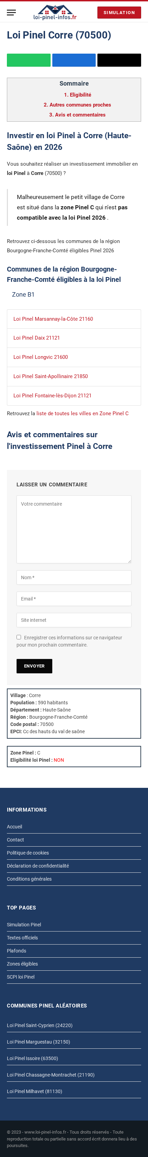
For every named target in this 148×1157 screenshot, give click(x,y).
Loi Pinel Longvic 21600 (40, 357)
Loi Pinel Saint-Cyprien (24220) (40, 1025)
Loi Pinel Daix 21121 (36, 338)
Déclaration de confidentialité (38, 866)
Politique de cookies (28, 853)
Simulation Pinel (24, 924)
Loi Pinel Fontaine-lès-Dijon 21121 (52, 396)
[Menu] (11, 12)
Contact (15, 839)
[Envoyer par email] (119, 60)
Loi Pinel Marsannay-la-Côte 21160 (53, 319)
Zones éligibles (22, 964)
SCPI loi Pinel (20, 977)
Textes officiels (22, 937)
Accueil (14, 826)
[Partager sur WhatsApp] (29, 60)
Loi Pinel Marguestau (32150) (38, 1042)
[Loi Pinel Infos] (55, 12)
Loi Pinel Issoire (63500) (32, 1058)
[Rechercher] (90, 12)
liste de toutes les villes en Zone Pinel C (82, 413)
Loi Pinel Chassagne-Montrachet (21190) (51, 1075)
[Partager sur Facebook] (74, 60)
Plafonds (16, 951)
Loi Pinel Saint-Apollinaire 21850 (50, 376)
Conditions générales (29, 879)
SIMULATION (119, 12)
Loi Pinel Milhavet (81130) (34, 1091)
